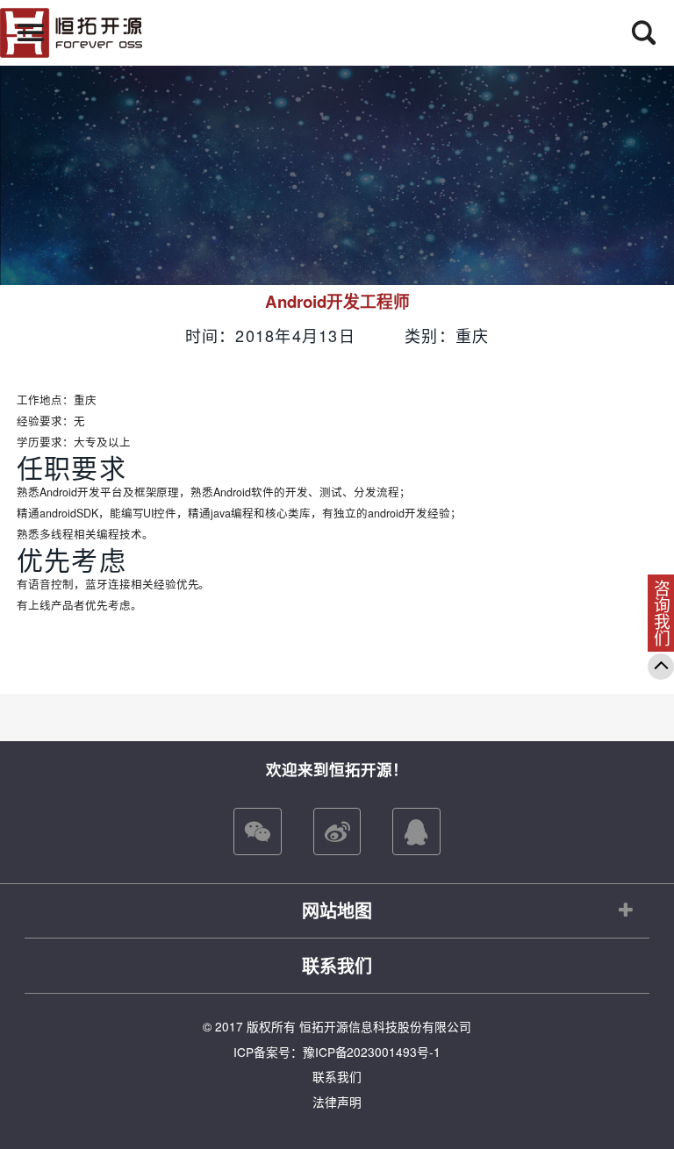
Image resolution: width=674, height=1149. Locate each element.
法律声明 (337, 1101)
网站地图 (337, 910)
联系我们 (337, 965)
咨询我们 (662, 613)
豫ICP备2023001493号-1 (372, 1051)
